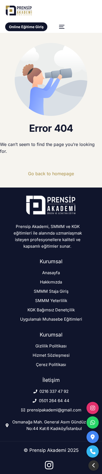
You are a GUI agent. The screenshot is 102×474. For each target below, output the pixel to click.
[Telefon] (92, 451)
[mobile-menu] (59, 27)
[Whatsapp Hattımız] (92, 422)
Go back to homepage (51, 173)
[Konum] (92, 437)
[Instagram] (92, 408)
